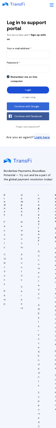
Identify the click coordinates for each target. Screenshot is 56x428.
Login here (42, 137)
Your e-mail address (19, 48)
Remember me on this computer (24, 79)
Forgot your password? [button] (28, 126)
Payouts (4, 234)
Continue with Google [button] (26, 106)
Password (13, 62)
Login (28, 90)
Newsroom (22, 234)
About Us (22, 267)
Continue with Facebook (28, 116)
